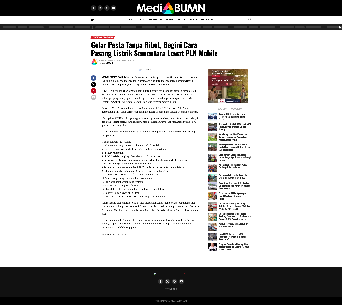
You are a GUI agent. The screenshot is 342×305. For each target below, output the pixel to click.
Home (131, 19)
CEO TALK (181, 19)
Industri (140, 19)
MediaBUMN (107, 63)
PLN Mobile (123, 235)
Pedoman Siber (171, 289)
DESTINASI (193, 19)
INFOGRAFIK (170, 19)
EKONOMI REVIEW (207, 19)
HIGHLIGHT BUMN (155, 19)
